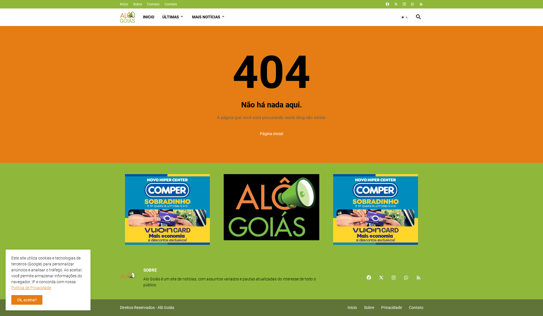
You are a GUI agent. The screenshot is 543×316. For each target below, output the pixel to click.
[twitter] (396, 4)
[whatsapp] (412, 4)
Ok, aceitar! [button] (27, 300)
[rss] (421, 4)
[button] (405, 17)
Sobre (137, 4)
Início (124, 4)
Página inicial (271, 133)
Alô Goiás (166, 307)
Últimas (170, 17)
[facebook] (387, 4)
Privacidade (391, 307)
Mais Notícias (206, 17)
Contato (153, 4)
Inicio (148, 17)
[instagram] (404, 4)
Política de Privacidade (31, 287)
